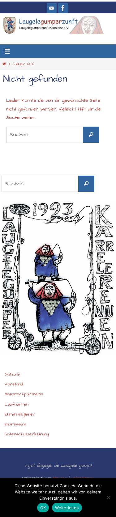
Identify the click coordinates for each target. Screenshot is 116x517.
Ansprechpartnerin (24, 394)
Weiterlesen (67, 507)
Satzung (12, 374)
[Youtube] (52, 8)
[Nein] (108, 497)
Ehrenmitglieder (20, 414)
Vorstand (14, 384)
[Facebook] (63, 8)
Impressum (15, 424)
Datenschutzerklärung (27, 434)
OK (43, 507)
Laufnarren (16, 404)
